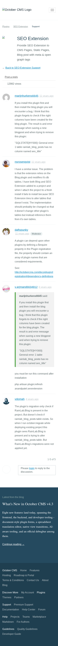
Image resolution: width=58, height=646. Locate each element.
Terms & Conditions (13, 580)
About (45, 580)
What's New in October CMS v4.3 (27, 503)
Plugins (5, 26)
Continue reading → (13, 544)
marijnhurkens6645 (26, 95)
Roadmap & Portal (24, 575)
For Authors (23, 622)
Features (34, 570)
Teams (26, 616)
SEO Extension (20, 26)
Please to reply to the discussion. (35, 470)
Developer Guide (11, 634)
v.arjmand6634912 (26, 287)
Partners (19, 597)
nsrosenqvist (22, 161)
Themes (6, 597)
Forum (41, 609)
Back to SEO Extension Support (22, 67)
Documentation (10, 609)
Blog (4, 585)
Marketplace (39, 616)
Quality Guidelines (27, 629)
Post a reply (11, 77)
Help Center (28, 609)
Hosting (6, 575)
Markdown (8, 622)
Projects (15, 616)
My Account (27, 592)
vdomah (20, 399)
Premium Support (23, 604)
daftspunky (21, 229)
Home (23, 570)
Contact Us (33, 580)
